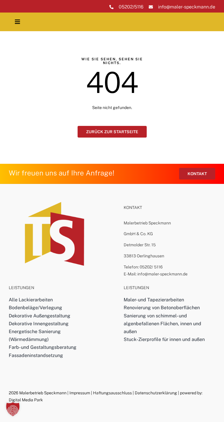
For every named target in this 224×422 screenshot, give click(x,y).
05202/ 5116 (151, 267)
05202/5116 (131, 7)
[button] (13, 409)
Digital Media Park (26, 400)
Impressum (79, 393)
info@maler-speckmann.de (186, 7)
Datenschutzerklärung (156, 393)
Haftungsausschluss (112, 393)
